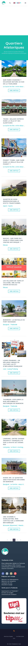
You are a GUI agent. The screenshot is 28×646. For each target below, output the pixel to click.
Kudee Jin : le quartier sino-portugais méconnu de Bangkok (14, 479)
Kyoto (10, 206)
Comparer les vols (7, 583)
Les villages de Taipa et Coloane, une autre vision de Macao (13, 283)
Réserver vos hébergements (10, 579)
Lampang (6, 447)
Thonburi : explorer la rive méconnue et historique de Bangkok (13, 401)
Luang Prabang (12, 369)
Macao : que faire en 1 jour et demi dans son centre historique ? (13, 240)
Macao (5, 245)
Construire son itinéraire (9, 594)
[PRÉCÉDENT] (7, 540)
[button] (10, 3)
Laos (4, 369)
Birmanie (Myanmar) (10, 525)
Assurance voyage (7, 585)
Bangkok (6, 325)
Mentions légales (8, 636)
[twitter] (7, 573)
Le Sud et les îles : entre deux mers (15, 87)
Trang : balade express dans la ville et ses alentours (13, 121)
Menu (25, 3)
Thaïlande (13, 325)
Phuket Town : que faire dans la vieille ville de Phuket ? (13, 162)
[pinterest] (15, 573)
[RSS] (14, 630)
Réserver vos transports (9, 581)
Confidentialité (20, 636)
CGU (14, 638)
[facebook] (3, 573)
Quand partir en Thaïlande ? (10, 591)
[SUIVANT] (20, 540)
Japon (5, 206)
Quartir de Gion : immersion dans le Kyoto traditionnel (12, 201)
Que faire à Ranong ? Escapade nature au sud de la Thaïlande (13, 82)
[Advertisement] (14, 21)
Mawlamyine (23, 525)
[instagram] (11, 573)
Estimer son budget (7, 593)
